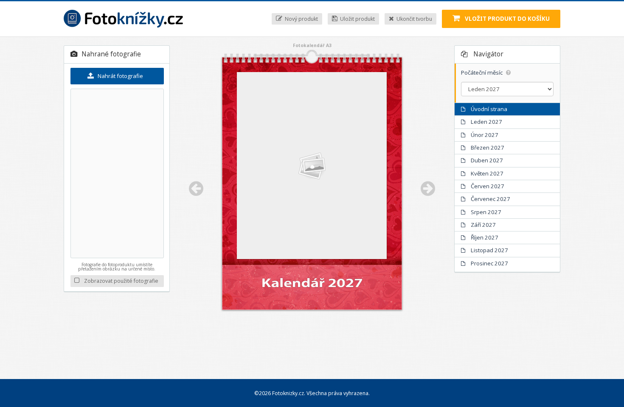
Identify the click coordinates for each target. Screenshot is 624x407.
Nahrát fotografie (119, 76)
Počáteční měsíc (482, 72)
